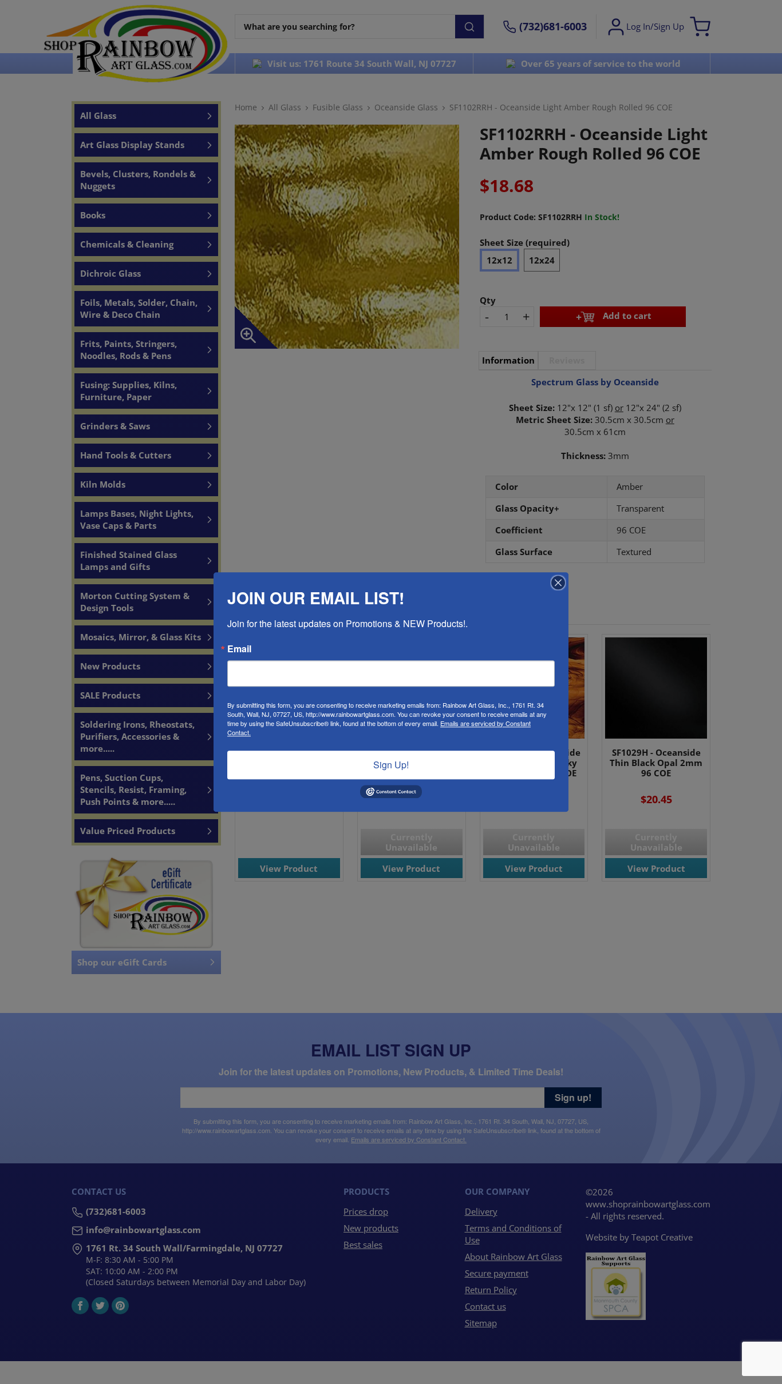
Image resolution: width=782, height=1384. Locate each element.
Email (239, 648)
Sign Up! (391, 764)
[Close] (558, 582)
